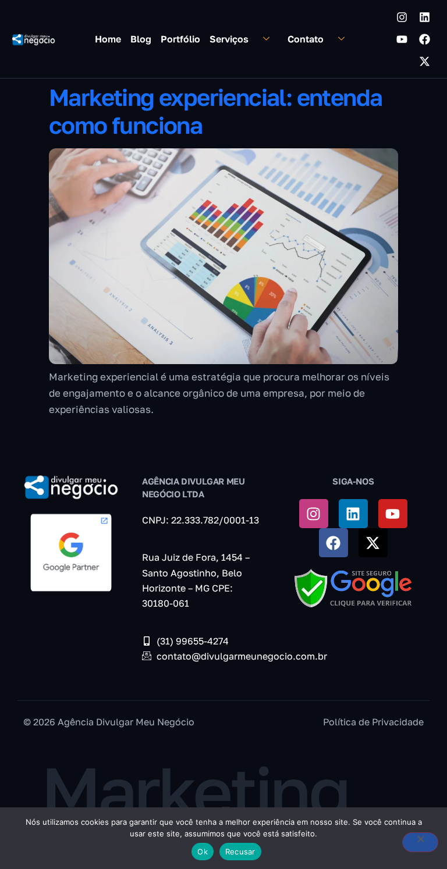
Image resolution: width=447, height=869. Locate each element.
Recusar (240, 851)
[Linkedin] (424, 17)
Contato (306, 39)
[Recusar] (420, 842)
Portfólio (180, 39)
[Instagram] (402, 17)
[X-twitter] (424, 61)
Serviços (229, 39)
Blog (140, 39)
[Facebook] (424, 39)
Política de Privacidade (373, 722)
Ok (202, 851)
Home (108, 39)
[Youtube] (402, 39)
